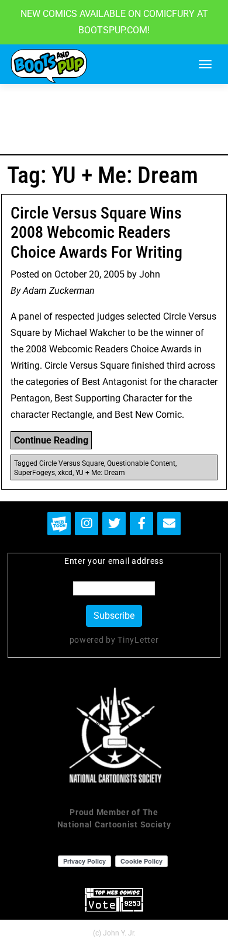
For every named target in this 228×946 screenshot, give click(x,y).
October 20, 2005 (89, 274)
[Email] (169, 524)
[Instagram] (86, 524)
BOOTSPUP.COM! (114, 30)
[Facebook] (141, 524)
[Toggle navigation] (205, 64)
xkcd (65, 473)
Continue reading (53, 441)
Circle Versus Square (71, 463)
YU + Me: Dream (100, 473)
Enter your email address (114, 561)
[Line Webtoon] (59, 524)
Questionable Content (141, 463)
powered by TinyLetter (114, 639)
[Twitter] (114, 525)
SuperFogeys (34, 473)
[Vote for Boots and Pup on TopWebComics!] (114, 898)
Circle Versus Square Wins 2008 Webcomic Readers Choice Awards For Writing (96, 232)
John (149, 274)
